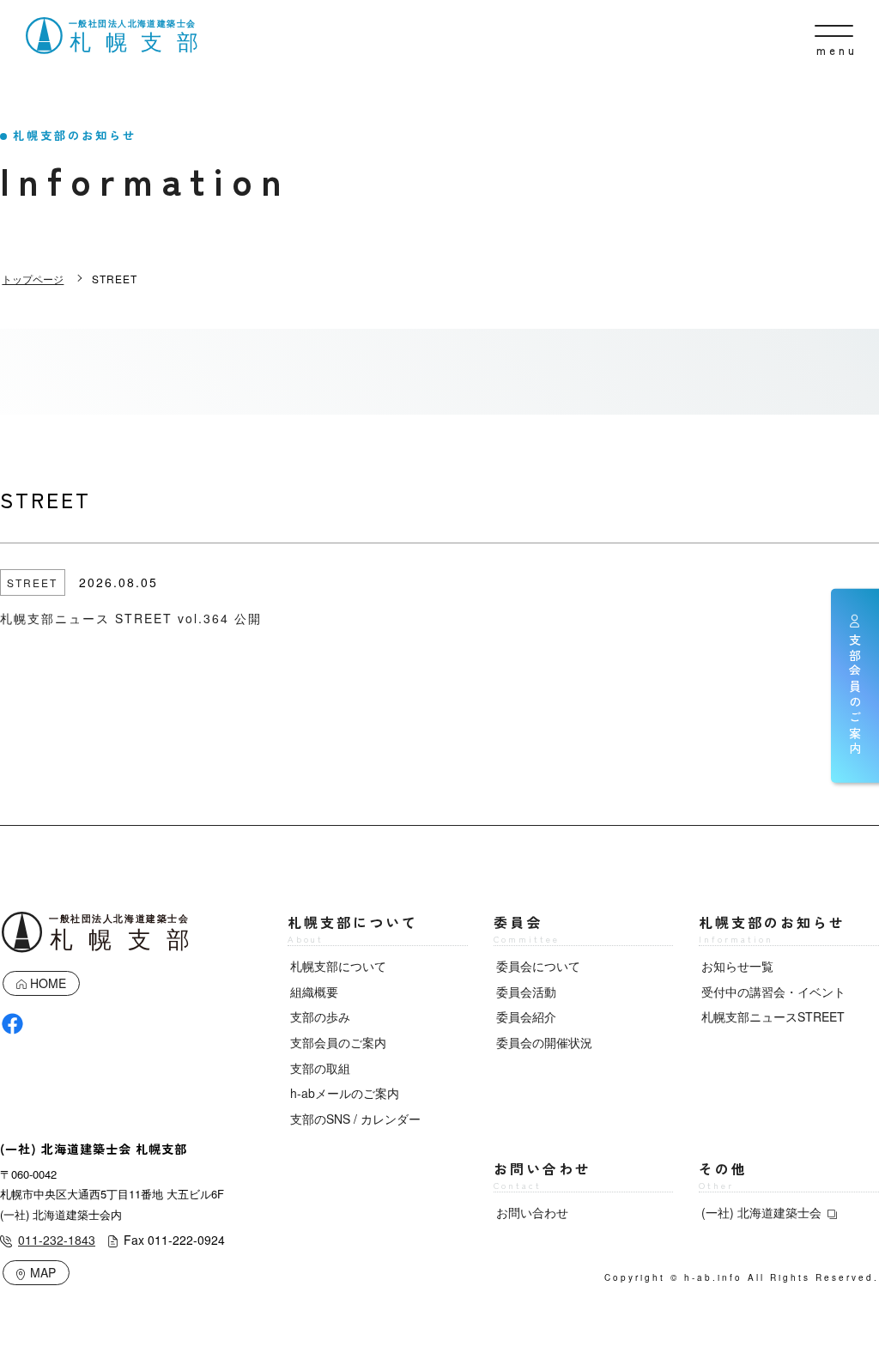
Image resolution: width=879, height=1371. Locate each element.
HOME (48, 983)
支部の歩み (320, 1016)
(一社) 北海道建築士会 (761, 1212)
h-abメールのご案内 (344, 1092)
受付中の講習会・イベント (773, 991)
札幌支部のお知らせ (772, 928)
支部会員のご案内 (338, 1042)
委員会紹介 (526, 1016)
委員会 (527, 928)
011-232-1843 (56, 1240)
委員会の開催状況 (544, 1042)
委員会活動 (526, 991)
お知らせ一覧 (737, 965)
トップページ (33, 279)
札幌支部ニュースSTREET (773, 1016)
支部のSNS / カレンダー (355, 1118)
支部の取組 (320, 1068)
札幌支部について (353, 928)
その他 (723, 1175)
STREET (32, 582)
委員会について (538, 965)
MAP (43, 1272)
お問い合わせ (542, 1175)
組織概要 (314, 991)
